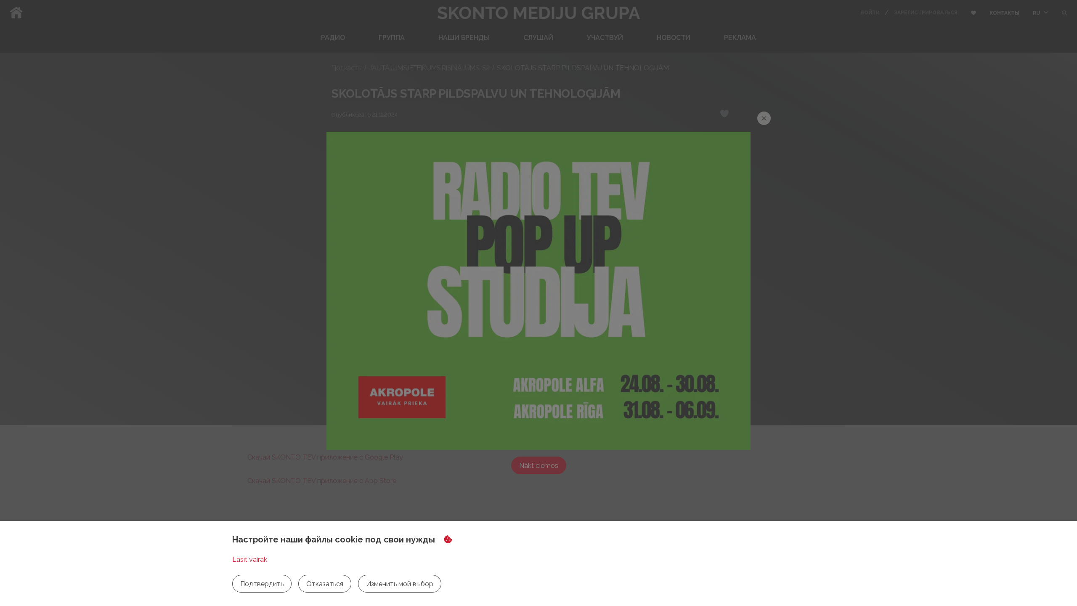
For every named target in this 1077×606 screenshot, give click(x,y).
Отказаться (324, 584)
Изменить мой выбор (399, 584)
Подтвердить (262, 584)
